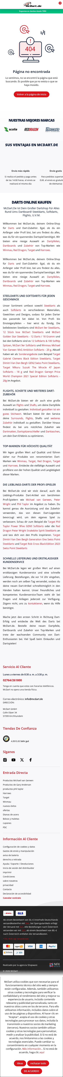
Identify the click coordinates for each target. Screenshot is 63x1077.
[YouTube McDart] (13, 760)
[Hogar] (32, 4)
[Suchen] (10, 4)
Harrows (45, 250)
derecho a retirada (12, 859)
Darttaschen (52, 431)
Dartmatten (9, 431)
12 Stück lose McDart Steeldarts (23, 332)
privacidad (8, 885)
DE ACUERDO (31, 1071)
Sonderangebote (28, 354)
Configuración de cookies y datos (19, 846)
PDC (5, 827)
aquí (41, 1052)
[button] (51, 4)
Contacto (7, 889)
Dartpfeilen (53, 241)
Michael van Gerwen (38, 499)
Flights (20, 404)
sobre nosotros (10, 880)
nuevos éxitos (9, 806)
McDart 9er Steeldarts (47, 327)
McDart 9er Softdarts (24, 345)
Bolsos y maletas (11, 818)
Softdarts (16, 310)
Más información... (32, 1048)
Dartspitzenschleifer (28, 431)
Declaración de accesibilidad (17, 893)
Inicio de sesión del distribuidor (18, 868)
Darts (11, 227)
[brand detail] (10, 129)
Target (31, 250)
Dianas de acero (11, 814)
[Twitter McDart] (22, 760)
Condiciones (9, 876)
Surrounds (17, 418)
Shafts (33, 404)
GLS (21, 926)
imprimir (7, 872)
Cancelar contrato (12, 897)
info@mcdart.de (34, 699)
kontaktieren (35, 603)
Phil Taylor (23, 504)
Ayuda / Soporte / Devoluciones (18, 863)
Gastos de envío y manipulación (18, 851)
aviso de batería (11, 855)
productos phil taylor (13, 789)
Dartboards (9, 245)
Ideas (20, 1063)
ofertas (6, 810)
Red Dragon (20, 250)
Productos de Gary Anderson (17, 784)
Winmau (7, 250)
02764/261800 (12, 680)
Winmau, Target (26, 461)
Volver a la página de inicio (31, 94)
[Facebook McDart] (30, 760)
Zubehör (28, 245)
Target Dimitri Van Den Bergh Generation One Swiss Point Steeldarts (31, 539)
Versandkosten (22, 939)
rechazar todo (38, 1063)
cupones (7, 823)
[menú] (4, 4)
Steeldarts (49, 305)
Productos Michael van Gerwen (18, 780)
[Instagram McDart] (5, 760)
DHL (27, 923)
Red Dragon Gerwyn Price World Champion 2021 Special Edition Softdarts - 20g (31, 376)
